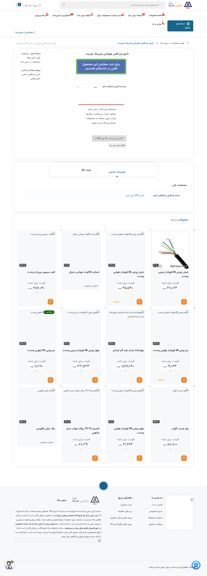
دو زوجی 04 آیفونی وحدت (41, 350)
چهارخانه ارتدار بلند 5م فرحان (128, 350)
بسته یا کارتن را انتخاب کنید (114, 86)
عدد (127, 195)
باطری (24, 74)
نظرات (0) (86, 170)
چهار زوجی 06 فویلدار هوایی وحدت (129, 431)
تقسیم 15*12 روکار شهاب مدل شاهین (82, 431)
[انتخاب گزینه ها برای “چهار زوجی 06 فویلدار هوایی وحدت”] (139, 458)
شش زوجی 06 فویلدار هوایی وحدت (128, 274)
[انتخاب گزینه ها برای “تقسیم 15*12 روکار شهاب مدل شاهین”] (95, 458)
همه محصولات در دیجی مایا (172, 43)
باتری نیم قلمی (34, 74)
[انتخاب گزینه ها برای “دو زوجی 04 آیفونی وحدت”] (50, 380)
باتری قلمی (25, 70)
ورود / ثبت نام (31, 5)
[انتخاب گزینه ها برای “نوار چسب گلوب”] (184, 458)
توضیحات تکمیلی (117, 172)
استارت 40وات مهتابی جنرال (84, 272)
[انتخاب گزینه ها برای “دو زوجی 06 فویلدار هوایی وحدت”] (184, 380)
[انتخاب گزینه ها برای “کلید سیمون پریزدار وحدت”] (50, 302)
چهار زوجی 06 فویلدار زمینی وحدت (81, 350)
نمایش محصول (91, 286)
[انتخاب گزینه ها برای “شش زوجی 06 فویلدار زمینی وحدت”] (184, 302)
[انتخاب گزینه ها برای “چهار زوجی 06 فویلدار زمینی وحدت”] (95, 380)
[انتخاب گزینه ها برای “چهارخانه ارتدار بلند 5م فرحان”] (139, 380)
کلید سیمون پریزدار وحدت (41, 272)
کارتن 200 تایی (137, 195)
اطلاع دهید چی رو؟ (117, 145)
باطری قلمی (35, 78)
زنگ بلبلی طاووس (45, 429)
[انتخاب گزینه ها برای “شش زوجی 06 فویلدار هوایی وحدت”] (139, 302)
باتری (34, 57)
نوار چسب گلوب (179, 429)
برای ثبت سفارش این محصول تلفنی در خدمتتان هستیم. (101, 66)
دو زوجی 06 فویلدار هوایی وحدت (170, 350)
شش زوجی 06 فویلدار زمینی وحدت (173, 274)
